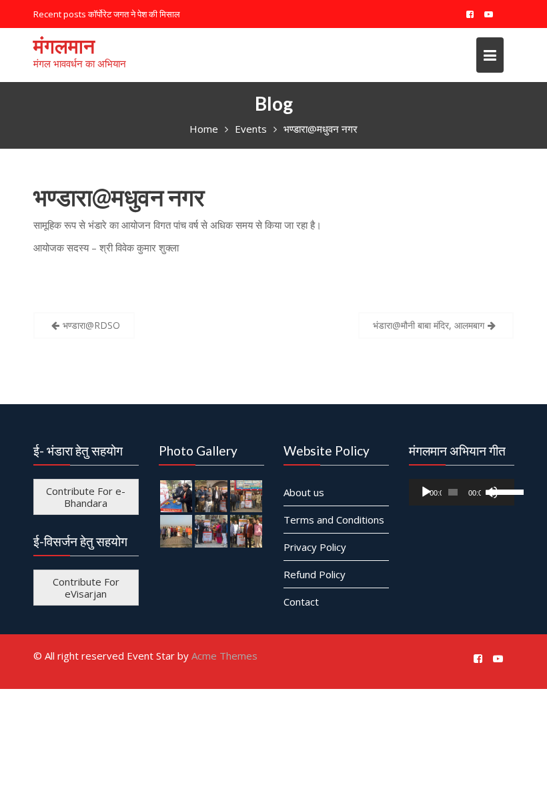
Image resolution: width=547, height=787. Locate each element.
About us (304, 491)
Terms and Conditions (334, 519)
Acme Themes (224, 655)
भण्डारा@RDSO (91, 325)
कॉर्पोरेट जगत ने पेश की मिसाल (134, 14)
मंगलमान (64, 45)
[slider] (498, 490)
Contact (301, 601)
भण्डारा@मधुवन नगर (119, 196)
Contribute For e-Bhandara (85, 496)
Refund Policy (315, 573)
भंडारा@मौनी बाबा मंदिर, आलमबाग (428, 325)
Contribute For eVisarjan (86, 587)
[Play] (426, 491)
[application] (461, 491)
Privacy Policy (315, 546)
